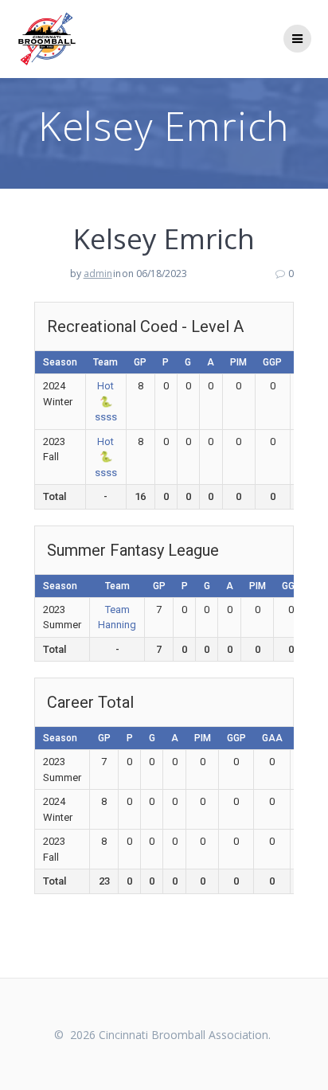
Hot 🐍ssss (106, 401)
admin (98, 273)
